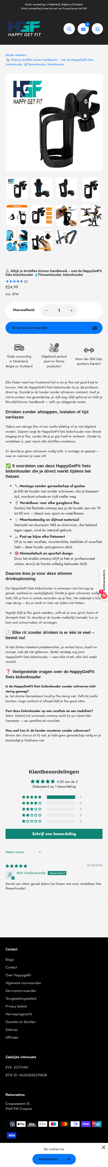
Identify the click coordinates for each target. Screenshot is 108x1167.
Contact (11, 967)
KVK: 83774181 (17, 1067)
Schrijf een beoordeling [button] (54, 834)
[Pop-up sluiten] (103, 1147)
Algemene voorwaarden (23, 982)
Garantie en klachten (21, 1021)
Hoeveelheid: (24, 309)
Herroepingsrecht (19, 1014)
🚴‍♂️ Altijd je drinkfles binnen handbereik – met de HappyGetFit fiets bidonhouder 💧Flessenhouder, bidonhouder (49, 62)
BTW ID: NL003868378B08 (26, 1075)
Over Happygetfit (18, 975)
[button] (32, 797)
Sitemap (12, 1029)
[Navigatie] (97, 28)
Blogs (10, 959)
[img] (16, 866)
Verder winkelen (16, 55)
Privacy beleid (16, 1006)
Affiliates (12, 1037)
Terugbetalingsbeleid (21, 998)
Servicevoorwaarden (21, 990)
